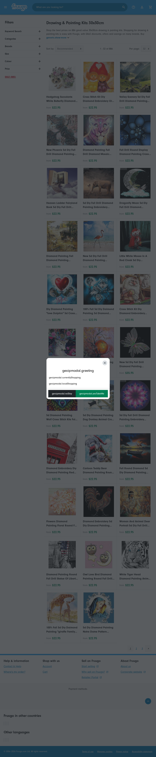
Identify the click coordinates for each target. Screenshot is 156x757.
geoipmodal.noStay (62, 393)
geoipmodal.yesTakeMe (91, 393)
